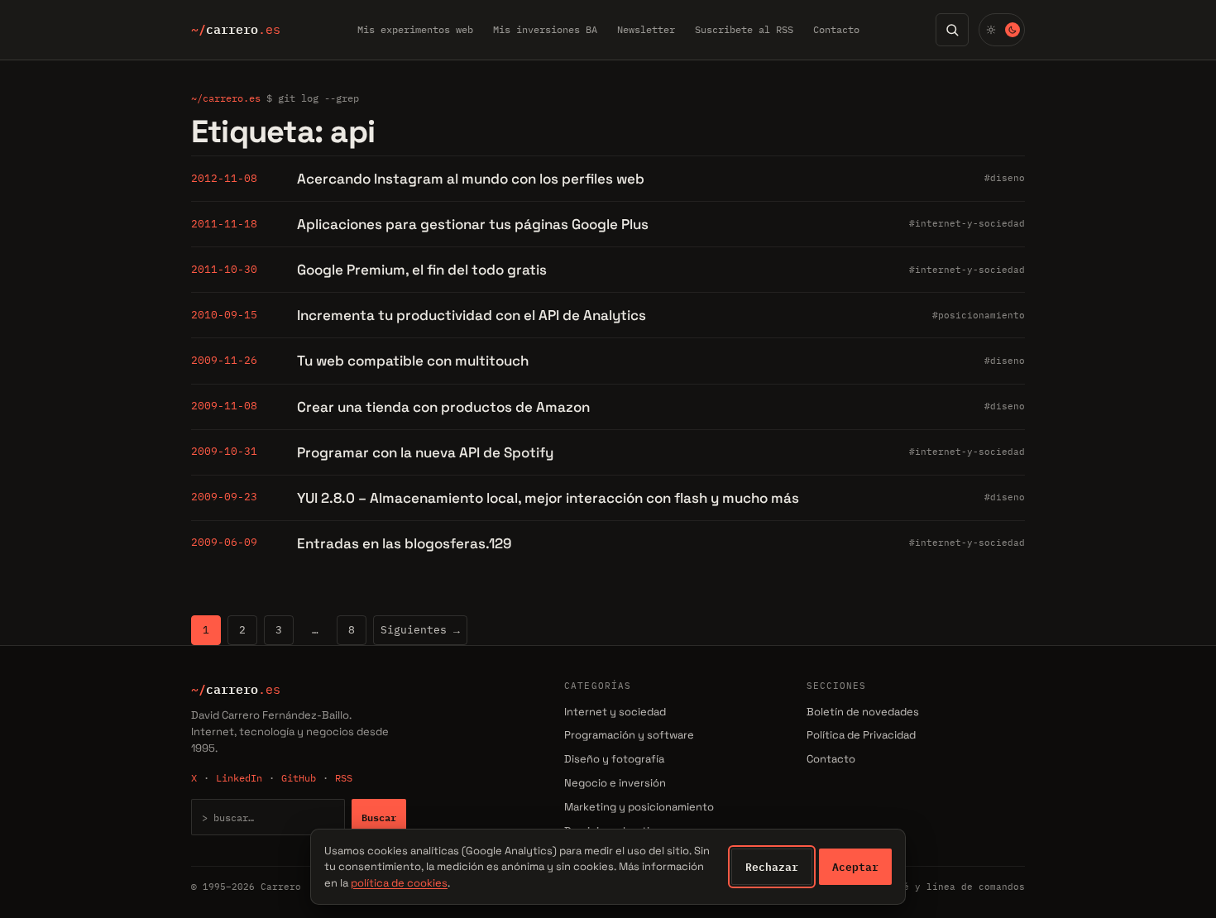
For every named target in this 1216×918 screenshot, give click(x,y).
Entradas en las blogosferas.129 (404, 543)
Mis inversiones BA (545, 29)
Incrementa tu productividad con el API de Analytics (471, 315)
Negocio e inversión (615, 783)
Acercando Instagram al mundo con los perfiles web (470, 179)
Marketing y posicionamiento (639, 807)
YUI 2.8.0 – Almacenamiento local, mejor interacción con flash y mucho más (548, 498)
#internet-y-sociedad (967, 223)
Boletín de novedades (863, 712)
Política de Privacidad (861, 735)
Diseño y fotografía (614, 759)
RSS (343, 778)
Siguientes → (420, 630)
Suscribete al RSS (744, 29)
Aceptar (855, 867)
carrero (235, 30)
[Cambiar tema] (1002, 29)
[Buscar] (952, 29)
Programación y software (629, 735)
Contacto (836, 29)
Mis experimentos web (415, 29)
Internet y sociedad (615, 712)
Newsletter (646, 29)
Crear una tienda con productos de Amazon (443, 407)
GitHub (298, 778)
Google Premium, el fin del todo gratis (422, 270)
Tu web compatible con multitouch (413, 360)
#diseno (1004, 178)
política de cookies (399, 883)
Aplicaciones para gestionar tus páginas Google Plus (473, 224)
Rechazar (771, 867)
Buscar (378, 817)
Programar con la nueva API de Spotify (425, 452)
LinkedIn (239, 778)
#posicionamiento (978, 315)
